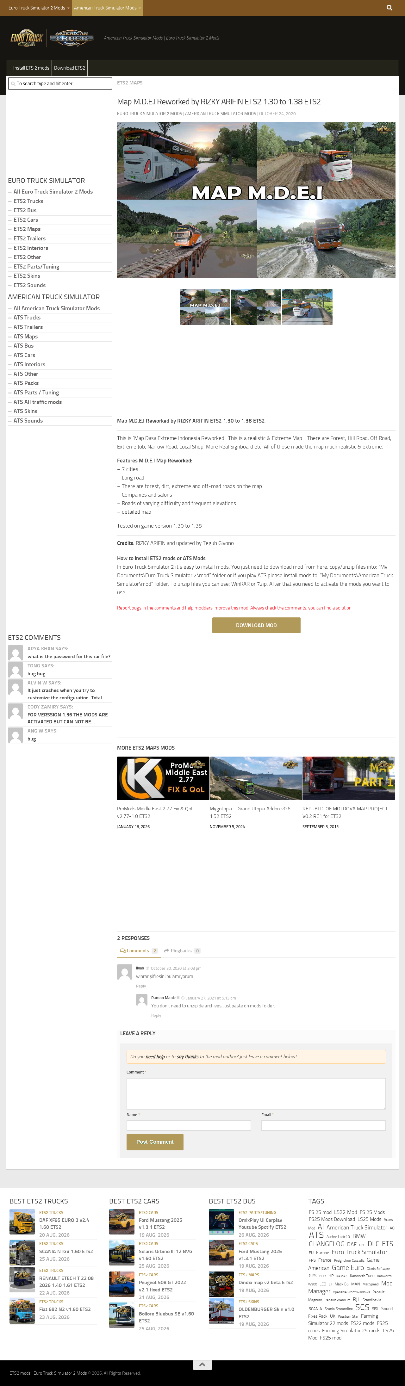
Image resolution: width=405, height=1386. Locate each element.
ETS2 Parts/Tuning (36, 266)
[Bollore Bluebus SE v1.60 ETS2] (121, 1315)
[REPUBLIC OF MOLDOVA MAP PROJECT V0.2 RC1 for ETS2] (348, 778)
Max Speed (371, 1284)
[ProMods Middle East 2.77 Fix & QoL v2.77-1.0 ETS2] (163, 778)
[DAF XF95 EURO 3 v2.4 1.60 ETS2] (22, 1221)
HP (331, 1275)
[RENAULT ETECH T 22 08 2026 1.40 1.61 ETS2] (22, 1279)
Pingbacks (185, 951)
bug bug (36, 674)
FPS (312, 1260)
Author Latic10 (338, 1236)
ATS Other (26, 373)
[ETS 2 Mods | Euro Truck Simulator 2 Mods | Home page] (53, 37)
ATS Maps (26, 336)
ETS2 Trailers (30, 238)
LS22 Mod (345, 1212)
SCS (362, 1307)
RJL (356, 1299)
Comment (137, 1072)
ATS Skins (25, 411)
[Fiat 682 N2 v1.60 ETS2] (22, 1311)
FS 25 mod (320, 1212)
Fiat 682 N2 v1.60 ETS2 (65, 1309)
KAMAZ (341, 1276)
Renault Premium (337, 1300)
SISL (375, 1309)
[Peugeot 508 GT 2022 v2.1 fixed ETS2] (121, 1284)
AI (321, 1226)
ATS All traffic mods (38, 402)
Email (267, 1114)
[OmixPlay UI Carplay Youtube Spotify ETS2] (221, 1221)
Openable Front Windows (351, 1292)
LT (330, 1284)
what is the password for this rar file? (69, 656)
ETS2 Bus (25, 210)
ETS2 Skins (27, 275)
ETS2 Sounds (30, 285)
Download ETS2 (69, 68)
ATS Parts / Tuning (36, 392)
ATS (316, 1235)
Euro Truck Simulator (360, 1252)
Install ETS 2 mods (31, 68)
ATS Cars (24, 355)
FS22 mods (362, 1324)
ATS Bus (24, 345)
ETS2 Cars (26, 219)
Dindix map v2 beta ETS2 (266, 1282)
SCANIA (315, 1309)
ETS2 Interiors (31, 247)
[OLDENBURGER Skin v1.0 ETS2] (221, 1311)
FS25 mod (330, 1338)
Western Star (348, 1316)
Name (133, 1114)
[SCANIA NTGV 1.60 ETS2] (22, 1252)
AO (392, 1228)
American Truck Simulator (357, 1227)
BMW (359, 1236)
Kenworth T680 (362, 1276)
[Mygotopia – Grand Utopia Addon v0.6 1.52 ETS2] (256, 778)
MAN (355, 1284)
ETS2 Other (27, 257)
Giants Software (378, 1268)
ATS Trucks (27, 317)
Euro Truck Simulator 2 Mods (37, 8)
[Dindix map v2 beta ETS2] (221, 1284)
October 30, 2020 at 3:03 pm (176, 968)
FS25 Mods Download (332, 1219)
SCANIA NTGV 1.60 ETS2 (66, 1251)
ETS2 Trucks (28, 201)
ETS (387, 1244)
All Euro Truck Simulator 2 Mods (53, 191)
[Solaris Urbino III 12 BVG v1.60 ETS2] (121, 1252)
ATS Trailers (28, 327)
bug (32, 739)
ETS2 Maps (130, 83)
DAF (352, 1244)
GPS (313, 1275)
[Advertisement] (256, 372)
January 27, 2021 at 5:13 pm (211, 998)
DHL (362, 1245)
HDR (322, 1276)
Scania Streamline (339, 1309)
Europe (322, 1253)
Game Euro (348, 1267)
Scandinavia (372, 1299)
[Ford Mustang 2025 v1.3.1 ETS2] (121, 1221)
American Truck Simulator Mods (105, 8)
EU (311, 1253)
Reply (141, 986)
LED (323, 1284)
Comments (141, 951)
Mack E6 (342, 1284)
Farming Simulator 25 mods (351, 1330)
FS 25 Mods (372, 1212)
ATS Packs (26, 383)
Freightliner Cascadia (349, 1260)
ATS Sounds (28, 420)
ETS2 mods (20, 1373)
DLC (373, 1244)
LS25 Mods (369, 1219)
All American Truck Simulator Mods (57, 308)
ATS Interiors (29, 364)
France (325, 1260)
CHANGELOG (327, 1244)
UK (332, 1316)
